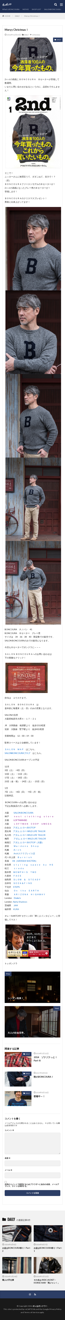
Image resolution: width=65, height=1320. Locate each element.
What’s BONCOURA (11, 9)
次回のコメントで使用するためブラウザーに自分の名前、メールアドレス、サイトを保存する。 (32, 1185)
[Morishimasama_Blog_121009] (28, 956)
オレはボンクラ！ (40, 1306)
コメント (9, 1130)
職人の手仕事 (8, 1280)
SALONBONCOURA (52, 9)
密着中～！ (39, 1096)
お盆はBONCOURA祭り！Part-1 (48, 1249)
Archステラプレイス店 (24, 853)
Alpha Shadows (20, 901)
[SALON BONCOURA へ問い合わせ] (26, 691)
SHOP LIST (36, 9)
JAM (16, 905)
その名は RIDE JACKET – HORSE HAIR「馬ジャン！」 (47, 1281)
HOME (7, 16)
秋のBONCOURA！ (44, 1076)
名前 (7, 1158)
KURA (16, 909)
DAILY (17, 16)
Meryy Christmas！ (32, 16)
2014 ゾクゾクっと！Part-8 (45, 1059)
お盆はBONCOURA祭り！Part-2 (16, 1249)
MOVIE (26, 9)
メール (8, 1170)
